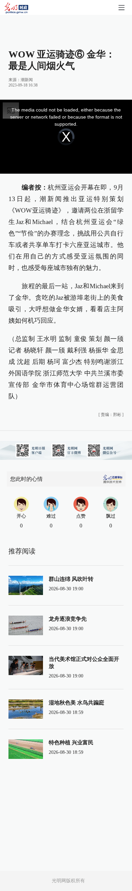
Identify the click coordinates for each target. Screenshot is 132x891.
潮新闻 (27, 79)
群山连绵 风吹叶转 (71, 579)
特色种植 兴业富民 (71, 742)
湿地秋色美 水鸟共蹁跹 (76, 703)
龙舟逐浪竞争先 (68, 619)
